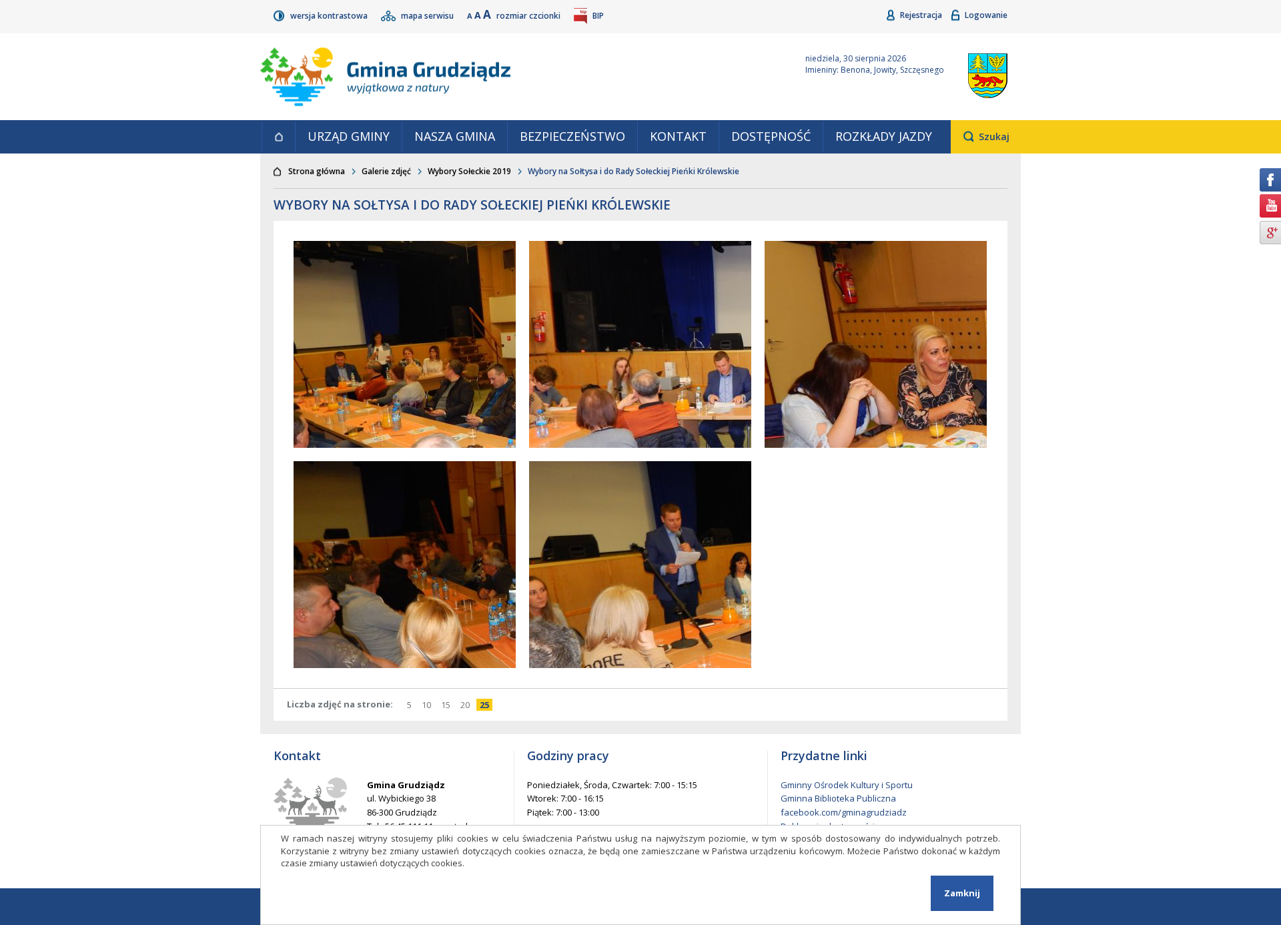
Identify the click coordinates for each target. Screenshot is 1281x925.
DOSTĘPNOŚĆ (771, 136)
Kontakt (678, 136)
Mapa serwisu (428, 15)
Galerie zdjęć (386, 171)
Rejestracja (922, 15)
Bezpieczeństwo (572, 136)
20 (466, 705)
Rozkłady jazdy (883, 136)
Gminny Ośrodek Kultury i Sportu (847, 785)
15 (447, 705)
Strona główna (278, 136)
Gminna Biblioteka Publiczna (838, 798)
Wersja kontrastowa (330, 15)
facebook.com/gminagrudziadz (844, 812)
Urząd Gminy (349, 136)
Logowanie (986, 15)
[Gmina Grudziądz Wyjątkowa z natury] (517, 76)
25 (486, 705)
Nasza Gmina (454, 136)
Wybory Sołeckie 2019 (469, 171)
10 (428, 705)
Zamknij (962, 893)
